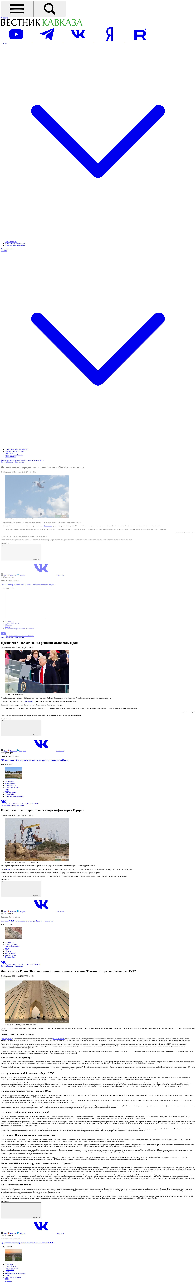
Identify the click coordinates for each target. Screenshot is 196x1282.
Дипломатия (9, 1270)
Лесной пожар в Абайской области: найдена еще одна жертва (28, 584)
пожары (7, 627)
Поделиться (36, 559)
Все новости (19, 462)
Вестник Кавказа (7, 462)
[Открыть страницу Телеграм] (47, 41)
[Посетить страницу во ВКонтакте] (78, 41)
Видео (30, 460)
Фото (26, 460)
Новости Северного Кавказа (15, 243)
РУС (2, 18)
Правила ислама (10, 457)
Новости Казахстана (12, 623)
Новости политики (11, 787)
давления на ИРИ (58, 1039)
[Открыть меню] (17, 9)
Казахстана (48, 526)
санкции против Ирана (13, 1277)
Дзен (5, 575)
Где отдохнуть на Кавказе (14, 455)
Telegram (22, 575)
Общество (8, 625)
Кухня (42, 460)
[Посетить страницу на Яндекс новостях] (109, 41)
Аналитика (5, 249)
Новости (13, 575)
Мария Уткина (6, 978)
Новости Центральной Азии (15, 245)
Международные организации (15, 1273)
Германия (8, 1281)
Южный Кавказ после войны (15, 451)
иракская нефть (10, 955)
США (7, 791)
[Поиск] (49, 9)
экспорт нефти (10, 953)
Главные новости (11, 242)
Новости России (10, 785)
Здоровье (36, 460)
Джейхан (8, 951)
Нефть (7, 948)
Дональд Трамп (30, 701)
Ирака (8, 869)
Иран (7, 789)
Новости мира (10, 783)
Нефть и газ (9, 453)
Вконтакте (60, 575)
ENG (6, 18)
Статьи (11, 249)
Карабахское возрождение (10, 460)
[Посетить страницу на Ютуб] (16, 41)
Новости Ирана (10, 1266)
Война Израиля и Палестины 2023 (17, 449)
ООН (7, 1279)
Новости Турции (11, 944)
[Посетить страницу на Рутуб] (140, 41)
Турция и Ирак (10, 957)
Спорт (21, 460)
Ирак (6, 950)
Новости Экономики (12, 946)
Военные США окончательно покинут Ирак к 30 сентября (27, 921)
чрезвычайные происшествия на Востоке (19, 628)
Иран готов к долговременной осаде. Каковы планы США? (27, 1243)
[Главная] (41, 25)
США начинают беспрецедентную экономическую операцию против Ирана (34, 760)
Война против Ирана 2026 (14, 796)
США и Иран (9, 794)
